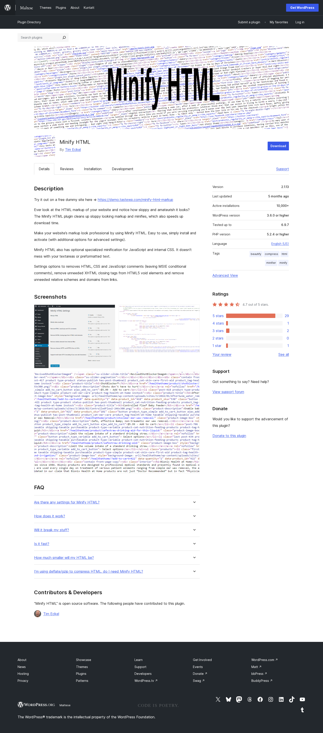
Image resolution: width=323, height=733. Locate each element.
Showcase (83, 660)
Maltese (65, 705)
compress (271, 254)
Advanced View (225, 275)
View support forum (228, 392)
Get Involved (202, 660)
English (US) (280, 244)
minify (283, 262)
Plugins (81, 673)
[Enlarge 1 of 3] (109, 310)
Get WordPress (302, 7)
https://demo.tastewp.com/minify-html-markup (135, 199)
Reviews (67, 169)
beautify (256, 254)
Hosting (23, 673)
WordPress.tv (146, 680)
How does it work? (49, 516)
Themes (82, 667)
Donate (200, 673)
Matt (256, 667)
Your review (221, 354)
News (22, 667)
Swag (199, 680)
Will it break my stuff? (51, 530)
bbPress (259, 673)
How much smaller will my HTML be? (64, 558)
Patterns (82, 680)
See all (283, 354)
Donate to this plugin (229, 435)
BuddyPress (262, 680)
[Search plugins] (64, 37)
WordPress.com (264, 660)
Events (198, 667)
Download (278, 146)
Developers (143, 673)
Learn (138, 660)
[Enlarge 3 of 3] (194, 378)
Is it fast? (41, 544)
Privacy (23, 680)
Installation (93, 169)
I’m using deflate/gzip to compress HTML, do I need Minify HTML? (88, 571)
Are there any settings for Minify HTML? (67, 502)
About (22, 660)
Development (122, 169)
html (284, 254)
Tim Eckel (73, 149)
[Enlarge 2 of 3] (194, 310)
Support (282, 169)
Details (44, 169)
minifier (271, 262)
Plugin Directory (29, 22)
